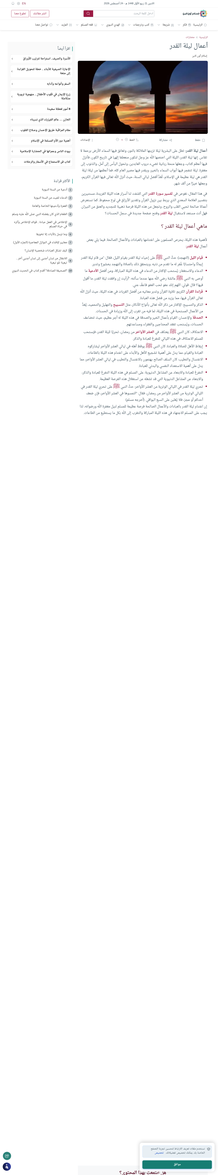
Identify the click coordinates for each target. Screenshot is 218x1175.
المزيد (64, 24)
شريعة (166, 24)
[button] (126, 140)
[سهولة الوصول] (18, 3)
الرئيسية (198, 24)
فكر (185, 24)
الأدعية (93, 271)
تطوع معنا (20, 13)
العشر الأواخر (144, 332)
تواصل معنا (41, 24)
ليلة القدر (166, 213)
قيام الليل (196, 258)
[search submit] (88, 13)
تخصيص (159, 1153)
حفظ (198, 140)
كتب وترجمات (141, 24)
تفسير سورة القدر (160, 194)
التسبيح (118, 305)
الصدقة (197, 318)
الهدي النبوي (113, 24)
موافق (177, 1164)
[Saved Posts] (13, 3)
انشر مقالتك (39, 13)
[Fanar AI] (7, 1166)
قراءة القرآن (194, 292)
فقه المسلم (87, 24)
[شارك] (7, 1155)
